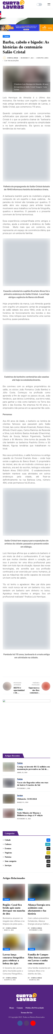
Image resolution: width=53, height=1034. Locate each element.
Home (11, 1008)
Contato (20, 1008)
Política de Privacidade (35, 1008)
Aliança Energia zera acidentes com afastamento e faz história (39, 909)
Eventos (27, 848)
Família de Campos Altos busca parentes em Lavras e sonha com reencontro (39, 959)
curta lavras (12, 58)
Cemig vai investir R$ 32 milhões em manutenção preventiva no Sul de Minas (33, 768)
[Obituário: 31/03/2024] (9, 799)
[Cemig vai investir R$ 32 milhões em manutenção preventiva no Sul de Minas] (9, 767)
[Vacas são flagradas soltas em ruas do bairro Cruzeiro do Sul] (9, 783)
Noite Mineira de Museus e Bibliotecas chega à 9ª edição (30, 814)
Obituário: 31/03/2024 (27, 799)
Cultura (27, 844)
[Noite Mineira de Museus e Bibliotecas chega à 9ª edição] (9, 813)
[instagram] (26, 1023)
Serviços (27, 865)
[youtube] (33, 1023)
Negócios (27, 853)
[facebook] (20, 1023)
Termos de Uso (26, 1013)
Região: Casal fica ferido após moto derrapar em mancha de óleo (14, 909)
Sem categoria (27, 861)
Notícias (27, 857)
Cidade (6, 36)
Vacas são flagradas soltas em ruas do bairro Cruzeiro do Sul (32, 783)
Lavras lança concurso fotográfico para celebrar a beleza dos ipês (13, 959)
